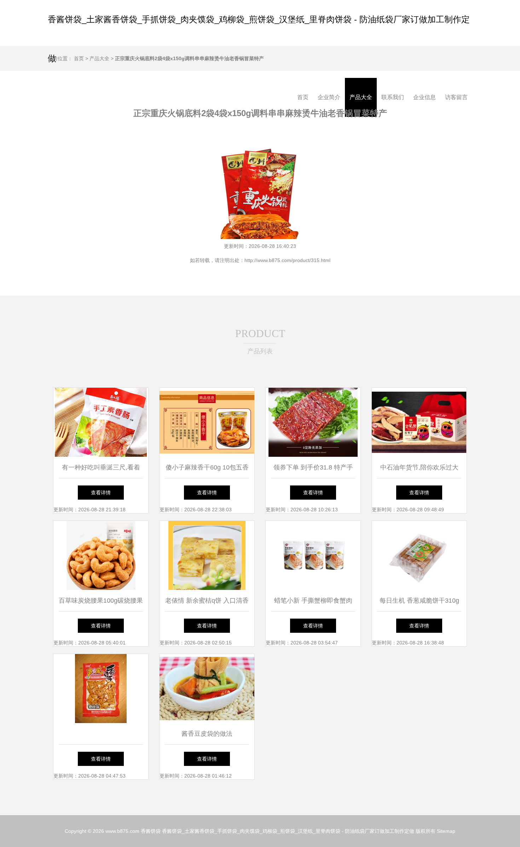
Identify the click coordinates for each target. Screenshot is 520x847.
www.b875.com (122, 831)
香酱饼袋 (151, 831)
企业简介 (329, 97)
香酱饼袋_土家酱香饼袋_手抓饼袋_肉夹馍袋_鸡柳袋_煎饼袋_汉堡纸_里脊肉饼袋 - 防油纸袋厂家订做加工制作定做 (288, 831)
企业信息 (424, 97)
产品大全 (360, 97)
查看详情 (101, 492)
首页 (302, 97)
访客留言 (456, 97)
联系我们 (392, 97)
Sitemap (446, 831)
